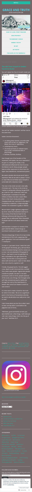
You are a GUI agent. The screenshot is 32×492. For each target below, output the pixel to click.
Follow (5, 478)
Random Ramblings (14, 453)
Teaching (20, 460)
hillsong (8, 346)
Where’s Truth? (16, 42)
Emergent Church (6, 437)
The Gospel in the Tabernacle (16, 53)
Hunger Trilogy (14, 442)
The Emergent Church (16, 39)
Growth (4, 346)
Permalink (12, 348)
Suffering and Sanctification (9, 460)
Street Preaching (23, 457)
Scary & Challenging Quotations (10, 457)
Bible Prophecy (16, 35)
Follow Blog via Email (10, 470)
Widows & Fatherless (19, 462)
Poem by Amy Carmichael (9, 421)
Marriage (13, 446)
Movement (22, 346)
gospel (27, 345)
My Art (16, 46)
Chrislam (13, 435)
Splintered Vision (7, 416)
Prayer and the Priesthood (13, 451)
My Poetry (16, 49)
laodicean (12, 346)
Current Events (11, 343)
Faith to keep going (8, 423)
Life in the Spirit (6, 446)
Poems (3, 451)
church (9, 345)
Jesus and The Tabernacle (8, 444)
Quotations (4, 453)
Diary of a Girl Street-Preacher (16, 32)
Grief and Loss (16, 440)
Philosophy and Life (20, 448)
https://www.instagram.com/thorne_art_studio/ (14, 397)
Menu (16, 3)
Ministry (20, 446)
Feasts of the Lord (6, 440)
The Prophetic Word (7, 462)
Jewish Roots (20, 444)
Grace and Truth (16, 10)
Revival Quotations (6, 455)
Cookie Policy (10, 484)
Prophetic (24, 451)
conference (14, 345)
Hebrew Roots (5, 442)
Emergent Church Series (18, 437)
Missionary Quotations (7, 448)
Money (17, 346)
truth (7, 348)
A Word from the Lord (8, 425)
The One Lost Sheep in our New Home (12, 418)
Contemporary (21, 345)
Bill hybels (21, 343)
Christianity (4, 345)
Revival (22, 453)
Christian (26, 343)
